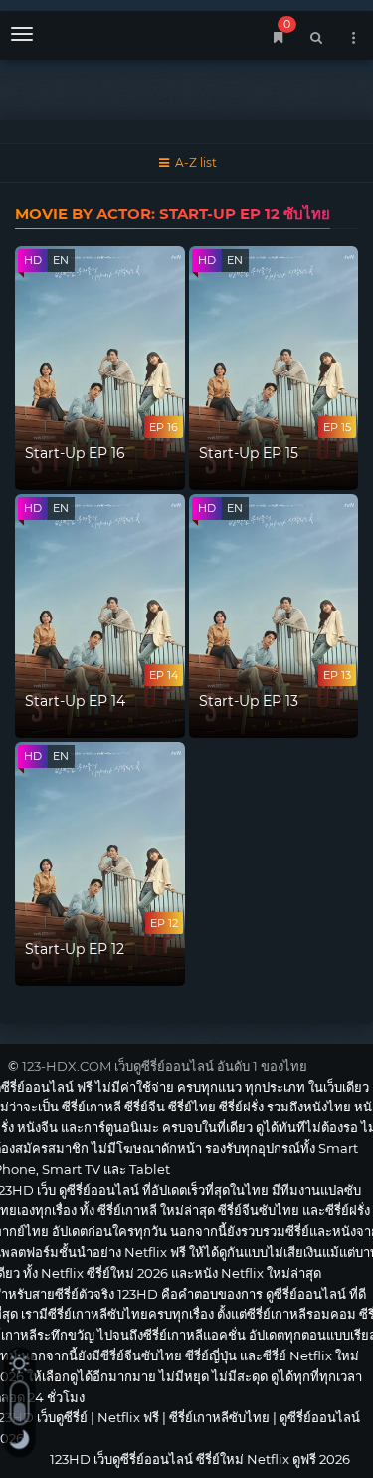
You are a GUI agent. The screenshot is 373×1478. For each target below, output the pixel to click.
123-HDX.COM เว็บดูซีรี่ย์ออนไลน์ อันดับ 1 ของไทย (164, 1066)
